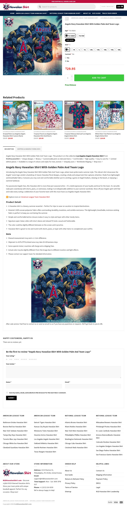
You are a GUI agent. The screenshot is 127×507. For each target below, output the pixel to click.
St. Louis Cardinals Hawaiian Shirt (108, 431)
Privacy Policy (70, 483)
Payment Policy (102, 479)
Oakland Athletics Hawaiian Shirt (46, 443)
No (68, 61)
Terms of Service (71, 487)
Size (67, 45)
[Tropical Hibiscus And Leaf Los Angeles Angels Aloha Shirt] (79, 115)
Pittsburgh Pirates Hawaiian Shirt (108, 426)
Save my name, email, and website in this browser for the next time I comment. (37, 393)
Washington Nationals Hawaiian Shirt (78, 439)
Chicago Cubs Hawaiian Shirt (75, 443)
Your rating (10, 356)
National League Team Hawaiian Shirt (65, 13)
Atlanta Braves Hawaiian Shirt (76, 422)
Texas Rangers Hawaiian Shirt (45, 452)
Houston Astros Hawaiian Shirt (45, 435)
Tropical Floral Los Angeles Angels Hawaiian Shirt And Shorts (45, 135)
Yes (68, 58)
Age (66, 31)
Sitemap (68, 491)
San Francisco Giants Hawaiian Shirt (109, 454)
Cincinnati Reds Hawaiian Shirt (76, 447)
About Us (87, 13)
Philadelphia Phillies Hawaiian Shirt (78, 435)
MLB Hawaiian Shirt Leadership (107, 491)
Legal (98, 487)
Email (67, 382)
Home (12, 13)
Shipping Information (104, 475)
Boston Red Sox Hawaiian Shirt (14, 426)
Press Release (70, 85)
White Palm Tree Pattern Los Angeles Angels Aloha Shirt (108, 135)
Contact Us (100, 470)
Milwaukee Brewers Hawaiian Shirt (109, 422)
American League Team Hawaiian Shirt (31, 13)
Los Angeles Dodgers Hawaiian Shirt (109, 446)
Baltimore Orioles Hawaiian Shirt (15, 422)
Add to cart (99, 77)
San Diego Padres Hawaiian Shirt (108, 450)
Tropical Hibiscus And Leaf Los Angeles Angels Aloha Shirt (77, 135)
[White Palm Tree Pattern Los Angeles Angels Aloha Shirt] (109, 115)
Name (8, 382)
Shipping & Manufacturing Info (28, 149)
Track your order (109, 13)
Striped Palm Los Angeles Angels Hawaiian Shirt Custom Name (14, 135)
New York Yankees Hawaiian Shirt (15, 431)
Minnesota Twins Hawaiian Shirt (46, 431)
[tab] (9, 148)
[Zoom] (6, 72)
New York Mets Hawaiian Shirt (76, 431)
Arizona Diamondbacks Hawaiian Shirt (108, 436)
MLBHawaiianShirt (13, 159)
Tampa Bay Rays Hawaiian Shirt (14, 435)
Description (9, 149)
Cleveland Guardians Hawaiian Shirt (16, 447)
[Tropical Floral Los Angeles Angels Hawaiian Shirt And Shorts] (48, 115)
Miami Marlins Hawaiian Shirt (75, 426)
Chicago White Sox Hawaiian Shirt (15, 443)
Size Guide (96, 13)
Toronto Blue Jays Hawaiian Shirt (15, 439)
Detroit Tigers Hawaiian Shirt (45, 422)
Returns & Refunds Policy (74, 479)
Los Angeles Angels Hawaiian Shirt (46, 439)
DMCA (98, 483)
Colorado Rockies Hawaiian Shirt (108, 442)
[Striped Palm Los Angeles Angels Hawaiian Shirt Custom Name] (17, 115)
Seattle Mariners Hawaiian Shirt (45, 447)
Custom (68, 54)
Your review (10, 364)
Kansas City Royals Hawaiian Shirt (46, 426)
